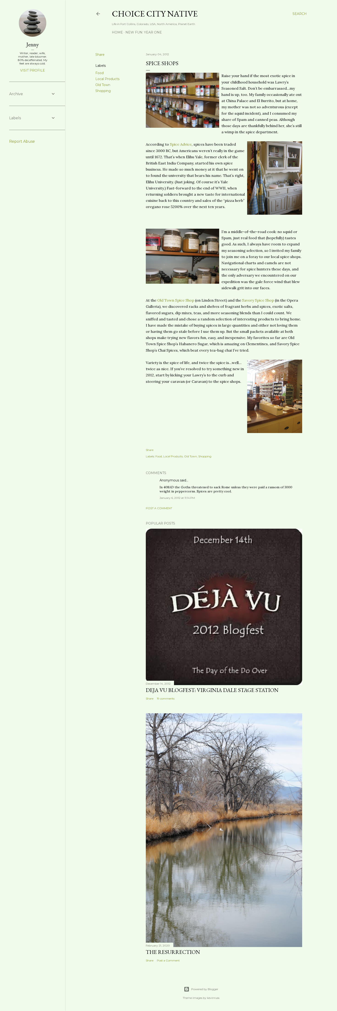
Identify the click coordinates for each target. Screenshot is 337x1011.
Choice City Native (155, 13)
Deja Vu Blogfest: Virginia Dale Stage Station (212, 690)
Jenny (32, 44)
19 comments (165, 698)
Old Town (102, 85)
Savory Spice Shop (258, 300)
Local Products (107, 79)
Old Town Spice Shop (175, 300)
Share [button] (100, 55)
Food (99, 73)
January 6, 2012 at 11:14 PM (177, 498)
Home (117, 32)
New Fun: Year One (143, 32)
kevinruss (213, 998)
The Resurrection (173, 951)
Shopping (103, 91)
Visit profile (32, 70)
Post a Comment (159, 508)
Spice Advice (181, 144)
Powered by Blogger (204, 989)
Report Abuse (22, 141)
